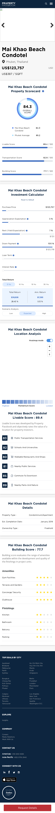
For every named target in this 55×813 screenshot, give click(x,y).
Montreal (5, 696)
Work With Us (7, 739)
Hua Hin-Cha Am (36, 666)
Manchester (34, 686)
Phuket (5, 688)
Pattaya (5, 686)
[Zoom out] (50, 351)
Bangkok (5, 678)
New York (33, 696)
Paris (31, 688)
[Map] (27, 370)
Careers (5, 734)
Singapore (34, 673)
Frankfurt (33, 681)
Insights (5, 720)
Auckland (5, 663)
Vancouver (6, 703)
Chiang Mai (6, 681)
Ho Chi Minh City (36, 663)
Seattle (32, 701)
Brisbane (5, 666)
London (33, 683)
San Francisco (35, 699)
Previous (4, 25)
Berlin (32, 678)
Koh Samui (6, 683)
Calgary (5, 694)
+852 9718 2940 (20, 757)
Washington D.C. (36, 703)
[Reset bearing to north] (50, 355)
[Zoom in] (50, 346)
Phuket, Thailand (17, 62)
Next (51, 25)
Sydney (5, 673)
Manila (32, 668)
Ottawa (5, 699)
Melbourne (6, 668)
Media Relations (8, 737)
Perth (4, 670)
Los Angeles (34, 694)
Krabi (32, 670)
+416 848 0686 (17, 754)
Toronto (5, 701)
